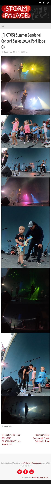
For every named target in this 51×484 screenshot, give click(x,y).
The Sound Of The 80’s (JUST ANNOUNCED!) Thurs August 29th (11, 440)
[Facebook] (44, 2)
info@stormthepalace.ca (31, 463)
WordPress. (44, 477)
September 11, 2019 (11, 52)
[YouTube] (40, 2)
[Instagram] (48, 2)
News (25, 52)
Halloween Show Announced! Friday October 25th (41, 438)
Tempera (34, 477)
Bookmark (8, 426)
